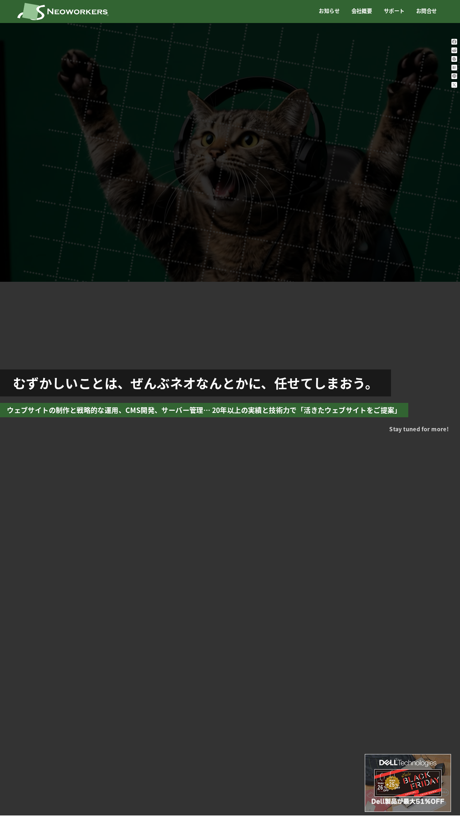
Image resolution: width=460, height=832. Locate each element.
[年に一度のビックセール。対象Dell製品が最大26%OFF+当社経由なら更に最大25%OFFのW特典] (408, 783)
